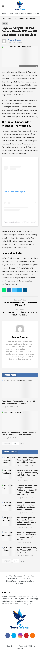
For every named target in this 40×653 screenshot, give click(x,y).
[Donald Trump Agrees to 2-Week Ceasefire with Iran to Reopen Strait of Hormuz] (20, 420)
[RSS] (32, 635)
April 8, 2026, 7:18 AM (9, 438)
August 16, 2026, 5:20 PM (26, 480)
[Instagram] (20, 635)
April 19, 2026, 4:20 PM (25, 528)
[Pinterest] (26, 635)
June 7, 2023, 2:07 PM (15, 43)
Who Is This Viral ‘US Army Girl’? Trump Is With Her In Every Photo (27, 550)
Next (15, 443)
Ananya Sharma (14, 40)
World (5, 23)
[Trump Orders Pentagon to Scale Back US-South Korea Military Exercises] (20, 389)
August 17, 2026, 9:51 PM (10, 407)
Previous (7, 443)
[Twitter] (22, 363)
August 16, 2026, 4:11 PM (26, 513)
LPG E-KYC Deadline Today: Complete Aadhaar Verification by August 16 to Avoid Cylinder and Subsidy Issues (27, 489)
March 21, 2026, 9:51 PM (25, 555)
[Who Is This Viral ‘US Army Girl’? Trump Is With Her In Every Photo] (8, 551)
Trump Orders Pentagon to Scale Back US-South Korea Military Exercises (27, 460)
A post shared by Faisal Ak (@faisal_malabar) (20, 222)
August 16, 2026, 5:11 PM (26, 498)
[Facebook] (18, 363)
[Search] (36, 5)
